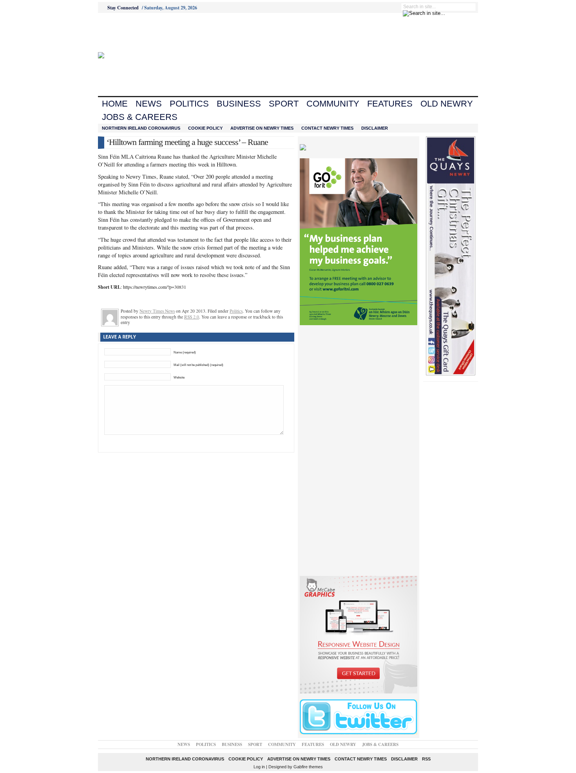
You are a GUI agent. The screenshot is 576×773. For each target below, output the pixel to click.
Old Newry (446, 104)
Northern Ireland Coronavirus (141, 128)
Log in (259, 766)
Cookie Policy (205, 128)
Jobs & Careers (140, 117)
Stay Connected (123, 7)
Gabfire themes (308, 766)
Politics (189, 104)
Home (115, 104)
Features (390, 104)
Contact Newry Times (327, 128)
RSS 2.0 (191, 317)
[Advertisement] (141, 32)
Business (239, 104)
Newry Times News (157, 311)
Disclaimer (374, 128)
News (149, 104)
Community (332, 104)
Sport (284, 104)
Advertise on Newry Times (261, 128)
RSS (426, 759)
